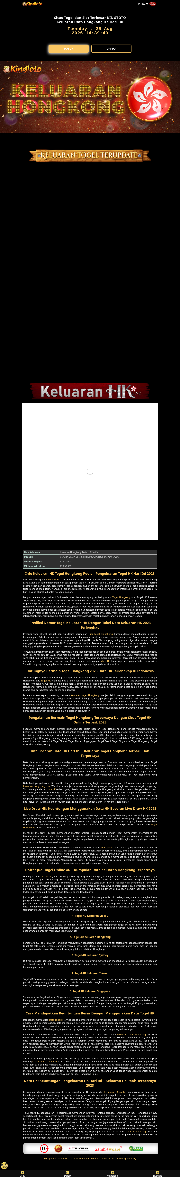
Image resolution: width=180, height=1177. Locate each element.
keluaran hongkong (135, 1131)
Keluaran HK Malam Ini (44, 1061)
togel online (107, 847)
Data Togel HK (56, 1019)
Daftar (111, 48)
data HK (105, 661)
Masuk (68, 48)
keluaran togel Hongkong (85, 695)
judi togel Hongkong (101, 634)
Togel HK (46, 680)
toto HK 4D (46, 876)
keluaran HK (53, 579)
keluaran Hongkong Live (36, 786)
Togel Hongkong (121, 597)
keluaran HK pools (114, 1092)
